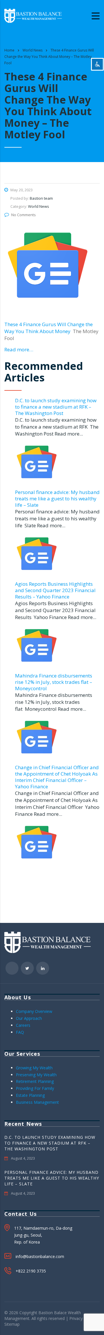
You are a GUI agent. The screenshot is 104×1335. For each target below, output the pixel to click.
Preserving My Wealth (36, 1074)
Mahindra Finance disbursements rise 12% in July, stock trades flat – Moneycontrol (53, 682)
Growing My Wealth (34, 1067)
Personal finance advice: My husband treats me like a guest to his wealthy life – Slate (57, 498)
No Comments (23, 214)
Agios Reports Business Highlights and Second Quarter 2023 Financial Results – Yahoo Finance (55, 590)
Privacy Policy (82, 1318)
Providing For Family (35, 1088)
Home (9, 50)
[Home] (33, 15)
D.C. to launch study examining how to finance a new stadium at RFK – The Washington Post (55, 406)
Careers (23, 1025)
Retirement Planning (35, 1081)
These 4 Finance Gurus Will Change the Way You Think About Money (48, 328)
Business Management (37, 1102)
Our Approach (29, 1018)
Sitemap (12, 1324)
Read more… (18, 349)
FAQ (20, 1032)
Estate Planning (30, 1095)
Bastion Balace (52, 1312)
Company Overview (34, 1011)
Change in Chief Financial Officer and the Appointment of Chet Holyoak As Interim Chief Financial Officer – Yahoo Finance (57, 777)
